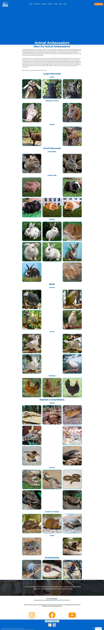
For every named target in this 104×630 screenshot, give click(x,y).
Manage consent (98, 628)
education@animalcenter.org (51, 600)
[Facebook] (46, 621)
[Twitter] (48, 621)
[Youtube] (53, 621)
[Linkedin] (56, 621)
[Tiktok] (58, 621)
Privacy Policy (94, 628)
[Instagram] (51, 621)
